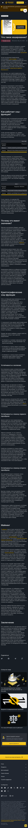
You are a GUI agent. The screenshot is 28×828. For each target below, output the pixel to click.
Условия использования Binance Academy (13, 821)
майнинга (21, 242)
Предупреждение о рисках (16, 820)
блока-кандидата (9, 552)
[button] (25, 2)
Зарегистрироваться (14, 743)
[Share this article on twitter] (2, 658)
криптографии (13, 59)
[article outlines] (25, 10)
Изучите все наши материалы (13, 757)
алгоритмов (24, 52)
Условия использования (5, 820)
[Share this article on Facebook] (8, 658)
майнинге (4, 529)
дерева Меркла (13, 537)
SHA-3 (24, 403)
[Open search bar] (14, 2)
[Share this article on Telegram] (15, 658)
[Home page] (9, 3)
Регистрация (20, 2)
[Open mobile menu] (26, 2)
